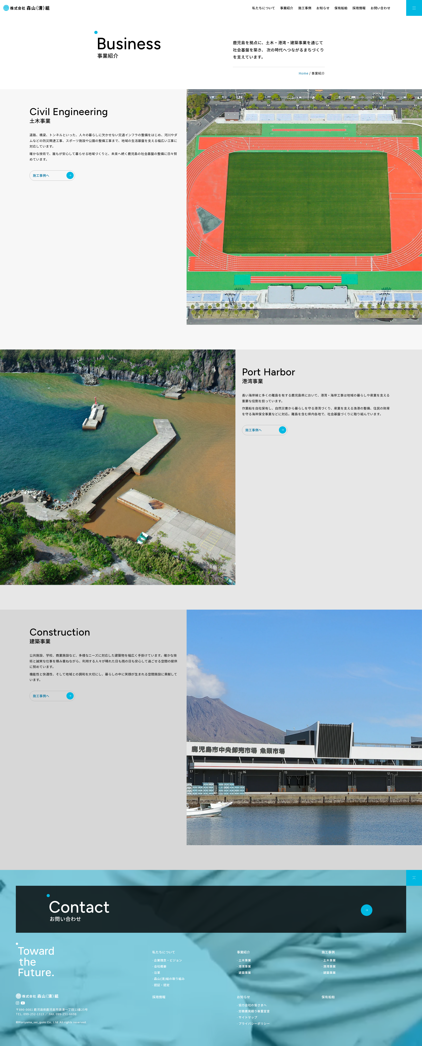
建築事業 (245, 972)
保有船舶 (341, 8)
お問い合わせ (380, 8)
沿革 (157, 972)
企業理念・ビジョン (168, 960)
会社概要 (160, 966)
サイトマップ (248, 1017)
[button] (414, 8)
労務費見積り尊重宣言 (254, 1011)
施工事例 (304, 8)
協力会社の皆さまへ (253, 1005)
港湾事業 (245, 966)
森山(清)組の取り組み (169, 978)
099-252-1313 (33, 1014)
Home (303, 73)
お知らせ (323, 8)
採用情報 (359, 8)
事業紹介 (286, 8)
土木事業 (245, 960)
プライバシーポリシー (254, 1023)
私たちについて (263, 8)
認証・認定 (162, 985)
